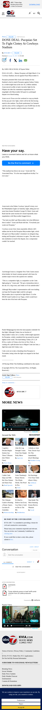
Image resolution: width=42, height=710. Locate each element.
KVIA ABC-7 (7, 53)
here (11, 539)
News (17, 375)
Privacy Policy (18, 651)
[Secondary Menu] (4, 13)
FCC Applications (27, 656)
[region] (21, 574)
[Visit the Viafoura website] (35, 600)
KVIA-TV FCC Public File (11, 656)
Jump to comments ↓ (8, 382)
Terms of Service (7, 651)
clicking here (8, 533)
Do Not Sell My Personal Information (14, 658)
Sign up (36, 546)
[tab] (7, 562)
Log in (31, 546)
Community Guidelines (32, 651)
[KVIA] (13, 13)
